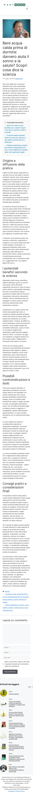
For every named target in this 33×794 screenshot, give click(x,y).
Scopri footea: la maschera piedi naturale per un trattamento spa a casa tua (16, 747)
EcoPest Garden (14, 694)
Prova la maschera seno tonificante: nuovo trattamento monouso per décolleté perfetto (17, 758)
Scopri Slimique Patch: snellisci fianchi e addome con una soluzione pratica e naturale (17, 725)
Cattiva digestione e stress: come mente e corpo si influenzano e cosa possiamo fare (16, 607)
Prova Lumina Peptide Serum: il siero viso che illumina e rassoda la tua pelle (16, 714)
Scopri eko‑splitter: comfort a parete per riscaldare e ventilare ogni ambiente (17, 704)
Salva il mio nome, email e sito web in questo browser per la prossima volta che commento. (17, 664)
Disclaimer (11, 791)
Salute (7, 591)
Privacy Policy (20, 791)
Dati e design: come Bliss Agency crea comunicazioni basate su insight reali (16, 769)
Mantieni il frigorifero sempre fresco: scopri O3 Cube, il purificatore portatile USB (16, 736)
